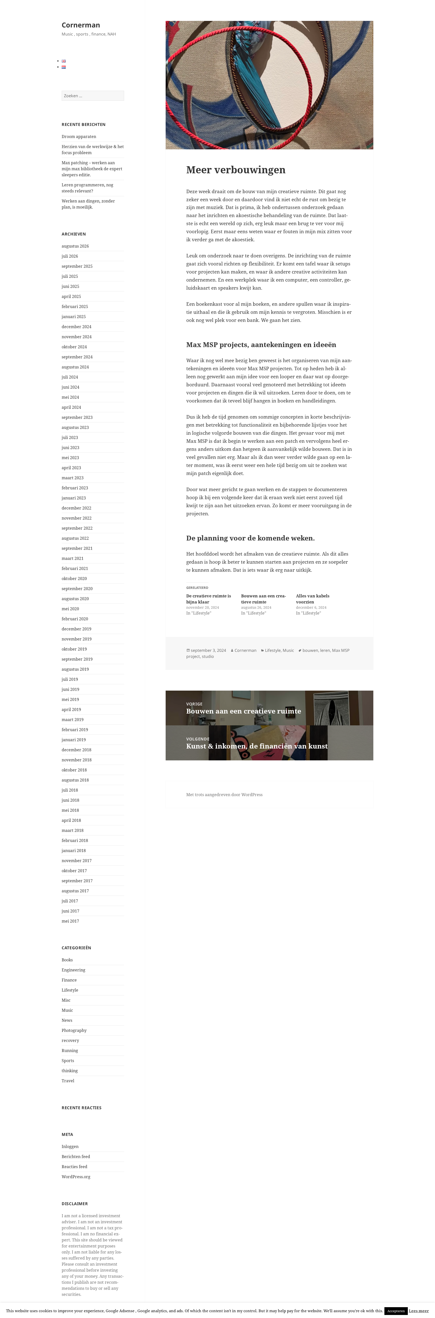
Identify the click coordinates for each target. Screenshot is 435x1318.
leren (325, 650)
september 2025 (77, 266)
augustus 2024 (75, 367)
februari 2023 (75, 488)
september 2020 (77, 588)
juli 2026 (70, 256)
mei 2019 (70, 699)
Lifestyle (70, 990)
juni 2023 (70, 447)
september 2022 (77, 528)
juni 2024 (70, 387)
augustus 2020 (75, 598)
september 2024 (77, 357)
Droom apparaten (79, 136)
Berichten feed (76, 1156)
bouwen (310, 650)
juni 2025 (70, 286)
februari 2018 (75, 840)
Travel (68, 1081)
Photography (74, 1030)
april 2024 (71, 407)
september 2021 (77, 548)
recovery (70, 1040)
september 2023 (77, 417)
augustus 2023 (75, 427)
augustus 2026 (75, 246)
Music (67, 1010)
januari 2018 (74, 850)
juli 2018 (70, 790)
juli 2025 (70, 276)
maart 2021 (73, 558)
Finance (69, 980)
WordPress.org (76, 1176)
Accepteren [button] (396, 1311)
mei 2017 (70, 921)
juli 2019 (70, 679)
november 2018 (77, 760)
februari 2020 (75, 619)
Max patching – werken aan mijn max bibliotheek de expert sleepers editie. (92, 169)
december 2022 (76, 508)
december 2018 (76, 750)
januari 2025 (74, 316)
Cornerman (81, 24)
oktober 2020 (74, 578)
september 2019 (77, 659)
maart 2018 (73, 830)
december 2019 (76, 629)
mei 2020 (70, 609)
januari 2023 (74, 498)
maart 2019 (73, 719)
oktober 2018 (74, 770)
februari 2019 (75, 729)
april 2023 (71, 467)
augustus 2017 (75, 891)
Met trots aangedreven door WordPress (224, 794)
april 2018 (71, 820)
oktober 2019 (74, 649)
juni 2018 (70, 800)
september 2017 (77, 881)
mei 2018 (70, 810)
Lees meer (419, 1310)
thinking (70, 1070)
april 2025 (71, 296)
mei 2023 (70, 457)
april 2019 (71, 709)
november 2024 (77, 337)
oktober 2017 (74, 870)
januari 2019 (74, 739)
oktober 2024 (74, 347)
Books (67, 960)
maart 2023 (73, 478)
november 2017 (77, 860)
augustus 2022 (75, 538)
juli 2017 (70, 901)
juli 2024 (70, 377)
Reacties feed (74, 1166)
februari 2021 (75, 568)
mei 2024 (70, 397)
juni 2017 (70, 911)
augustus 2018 (75, 780)
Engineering (73, 970)
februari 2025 (75, 306)
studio (208, 656)
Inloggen (70, 1146)
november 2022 (77, 518)
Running (70, 1050)
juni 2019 (70, 689)
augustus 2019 (75, 669)
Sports (68, 1060)
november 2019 (77, 639)
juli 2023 (70, 437)
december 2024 (76, 326)
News (67, 1020)
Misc (66, 1000)
